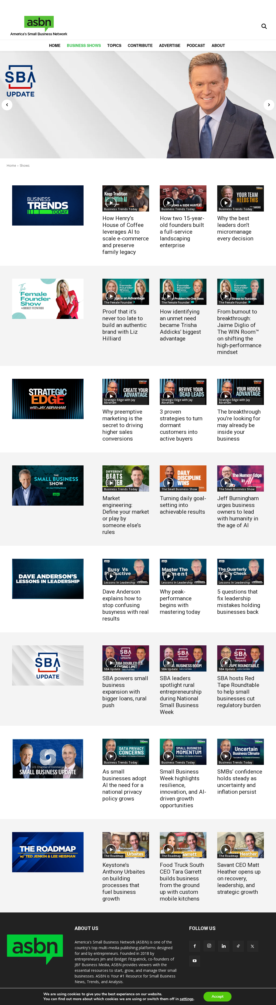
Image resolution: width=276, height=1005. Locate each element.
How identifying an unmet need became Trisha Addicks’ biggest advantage (180, 325)
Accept (217, 996)
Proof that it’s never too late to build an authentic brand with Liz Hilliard (124, 325)
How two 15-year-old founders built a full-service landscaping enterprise (182, 231)
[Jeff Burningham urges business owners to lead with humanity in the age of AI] (240, 478)
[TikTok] (238, 946)
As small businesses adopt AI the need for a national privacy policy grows (124, 785)
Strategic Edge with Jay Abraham (119, 401)
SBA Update (112, 669)
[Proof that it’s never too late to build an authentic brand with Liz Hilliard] (125, 292)
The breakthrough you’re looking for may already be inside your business (239, 425)
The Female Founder (118, 302)
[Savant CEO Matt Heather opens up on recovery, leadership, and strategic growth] (240, 845)
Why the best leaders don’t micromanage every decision (235, 228)
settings (187, 999)
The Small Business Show (179, 489)
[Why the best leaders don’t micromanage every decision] (240, 198)
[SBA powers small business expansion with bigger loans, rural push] (125, 658)
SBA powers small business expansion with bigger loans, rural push (125, 691)
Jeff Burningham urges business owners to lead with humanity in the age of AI (238, 512)
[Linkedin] (223, 946)
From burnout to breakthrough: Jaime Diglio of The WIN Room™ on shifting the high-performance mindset (239, 331)
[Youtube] (194, 961)
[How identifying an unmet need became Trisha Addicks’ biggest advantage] (183, 292)
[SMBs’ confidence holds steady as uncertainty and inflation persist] (240, 752)
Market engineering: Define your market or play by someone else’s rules (125, 515)
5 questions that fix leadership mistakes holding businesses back (238, 601)
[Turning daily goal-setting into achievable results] (183, 478)
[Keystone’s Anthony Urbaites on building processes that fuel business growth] (125, 845)
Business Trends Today (120, 209)
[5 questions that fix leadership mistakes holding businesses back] (240, 572)
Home (11, 165)
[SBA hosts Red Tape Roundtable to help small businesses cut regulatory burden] (240, 658)
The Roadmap (113, 856)
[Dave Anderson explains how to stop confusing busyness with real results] (125, 572)
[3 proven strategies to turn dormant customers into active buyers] (183, 392)
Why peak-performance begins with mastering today (180, 601)
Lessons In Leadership (119, 582)
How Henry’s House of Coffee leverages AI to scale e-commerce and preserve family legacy (125, 235)
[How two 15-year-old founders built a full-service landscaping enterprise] (183, 198)
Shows (24, 165)
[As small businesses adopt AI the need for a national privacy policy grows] (125, 752)
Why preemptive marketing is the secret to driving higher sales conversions (122, 425)
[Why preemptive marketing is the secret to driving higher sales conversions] (125, 392)
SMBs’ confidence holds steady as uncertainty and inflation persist (239, 781)
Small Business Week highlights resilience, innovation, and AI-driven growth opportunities (183, 788)
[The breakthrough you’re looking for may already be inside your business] (240, 392)
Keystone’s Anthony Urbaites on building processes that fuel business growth (123, 882)
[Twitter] (252, 946)
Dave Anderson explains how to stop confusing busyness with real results (125, 605)
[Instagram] (209, 946)
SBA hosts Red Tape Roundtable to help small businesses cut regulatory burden (239, 691)
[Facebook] (194, 946)
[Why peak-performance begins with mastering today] (183, 572)
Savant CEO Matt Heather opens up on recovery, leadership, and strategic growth (239, 878)
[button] (264, 26)
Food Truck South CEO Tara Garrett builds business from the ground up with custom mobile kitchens (182, 882)
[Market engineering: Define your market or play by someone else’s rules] (125, 478)
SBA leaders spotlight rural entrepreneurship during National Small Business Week (181, 695)
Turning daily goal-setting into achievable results (183, 505)
